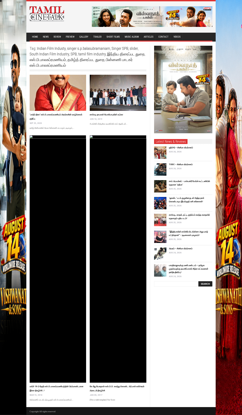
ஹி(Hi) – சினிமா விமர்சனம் (181, 147)
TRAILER (97, 36)
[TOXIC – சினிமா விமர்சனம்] (160, 169)
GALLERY (83, 36)
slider (134, 48)
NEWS (46, 36)
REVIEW (57, 36)
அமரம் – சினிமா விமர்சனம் (180, 248)
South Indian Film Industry (49, 54)
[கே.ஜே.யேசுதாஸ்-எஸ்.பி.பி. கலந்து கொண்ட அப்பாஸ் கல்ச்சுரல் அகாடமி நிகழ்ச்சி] (118, 259)
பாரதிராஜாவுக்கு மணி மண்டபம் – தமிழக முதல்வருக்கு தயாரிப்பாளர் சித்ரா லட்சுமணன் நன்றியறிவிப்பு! (188, 268)
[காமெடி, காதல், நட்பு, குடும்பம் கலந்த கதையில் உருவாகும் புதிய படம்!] (160, 220)
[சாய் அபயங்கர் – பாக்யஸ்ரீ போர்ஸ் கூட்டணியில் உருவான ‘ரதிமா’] (160, 186)
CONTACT (163, 36)
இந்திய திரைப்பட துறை (126, 54)
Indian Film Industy (51, 48)
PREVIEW (70, 36)
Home (35, 36)
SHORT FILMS (113, 36)
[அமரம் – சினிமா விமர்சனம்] (160, 253)
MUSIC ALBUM (132, 36)
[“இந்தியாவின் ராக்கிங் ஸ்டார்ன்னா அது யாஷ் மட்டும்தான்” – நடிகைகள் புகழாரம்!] (160, 237)
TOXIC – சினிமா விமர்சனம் (181, 164)
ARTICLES (148, 36)
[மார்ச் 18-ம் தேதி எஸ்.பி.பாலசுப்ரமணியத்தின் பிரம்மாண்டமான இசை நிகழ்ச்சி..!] (58, 259)
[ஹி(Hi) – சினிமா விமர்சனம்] (160, 152)
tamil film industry (92, 54)
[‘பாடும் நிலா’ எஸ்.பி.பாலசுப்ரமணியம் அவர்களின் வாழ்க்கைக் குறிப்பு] (58, 93)
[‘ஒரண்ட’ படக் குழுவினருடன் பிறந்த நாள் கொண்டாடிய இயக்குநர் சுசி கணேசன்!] (160, 203)
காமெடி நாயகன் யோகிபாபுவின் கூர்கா (106, 114)
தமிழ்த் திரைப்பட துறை (85, 59)
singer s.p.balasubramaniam (88, 48)
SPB (74, 54)
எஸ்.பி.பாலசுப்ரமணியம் (48, 59)
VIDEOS (177, 36)
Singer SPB (120, 48)
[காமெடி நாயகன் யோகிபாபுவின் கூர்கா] (118, 93)
